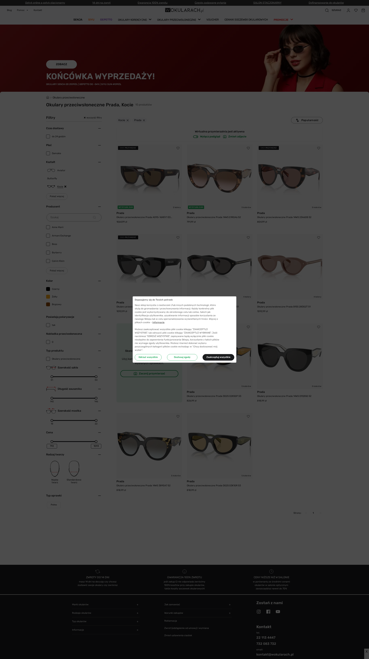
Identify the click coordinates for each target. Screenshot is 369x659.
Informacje (158, 322)
